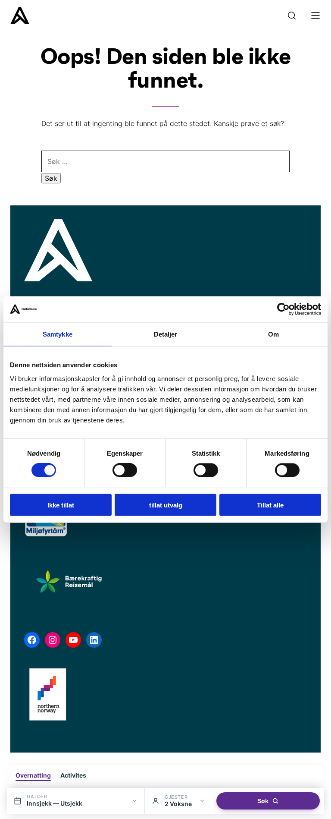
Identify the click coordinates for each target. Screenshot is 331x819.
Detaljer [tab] (166, 334)
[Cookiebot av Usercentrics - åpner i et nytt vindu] (283, 309)
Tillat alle (270, 504)
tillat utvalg (165, 504)
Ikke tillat (60, 504)
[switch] (124, 470)
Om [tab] (273, 334)
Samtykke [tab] (57, 334)
